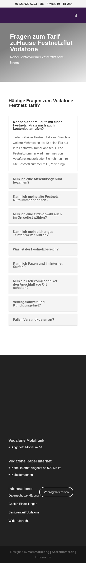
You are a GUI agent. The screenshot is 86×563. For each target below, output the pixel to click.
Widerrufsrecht (19, 520)
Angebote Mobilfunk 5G (27, 447)
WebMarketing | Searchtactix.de (51, 552)
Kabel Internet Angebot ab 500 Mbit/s (36, 468)
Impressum (43, 557)
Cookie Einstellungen (23, 504)
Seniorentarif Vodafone (24, 512)
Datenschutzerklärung (24, 495)
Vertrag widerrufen (56, 492)
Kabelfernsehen (22, 474)
